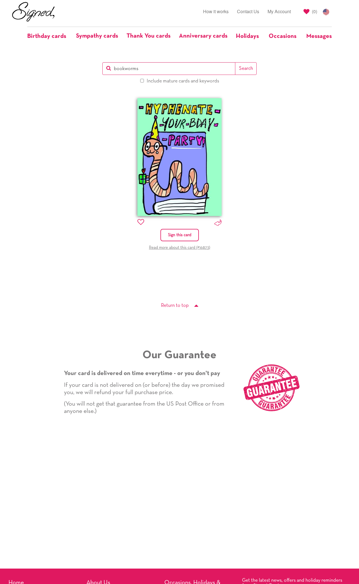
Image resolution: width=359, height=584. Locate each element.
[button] (49, 36)
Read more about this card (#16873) (179, 247)
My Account (279, 11)
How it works (216, 11)
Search (246, 68)
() (314, 11)
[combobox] (169, 68)
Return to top (175, 305)
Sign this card (179, 235)
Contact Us (248, 11)
